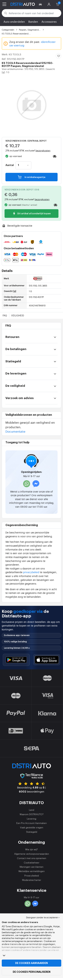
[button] (40, 4)
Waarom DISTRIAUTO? (32, 814)
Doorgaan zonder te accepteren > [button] (42, 917)
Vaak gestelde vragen (31, 827)
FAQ (5, 315)
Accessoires (49, 21)
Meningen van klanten (31, 866)
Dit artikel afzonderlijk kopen (34, 214)
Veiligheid (17, 315)
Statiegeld (31, 831)
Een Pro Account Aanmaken (31, 822)
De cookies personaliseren (31, 972)
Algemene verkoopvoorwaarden (31, 853)
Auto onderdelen (14, 21)
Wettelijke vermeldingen (31, 871)
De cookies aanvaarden (31, 963)
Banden (33, 21)
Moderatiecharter (31, 879)
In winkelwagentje (34, 177)
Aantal (9, 165)
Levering (31, 818)
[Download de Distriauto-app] (16, 659)
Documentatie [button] (15, 431)
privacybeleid (31, 572)
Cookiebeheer (31, 862)
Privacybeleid (31, 875)
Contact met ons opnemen (31, 858)
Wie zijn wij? (31, 849)
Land (31, 809)
